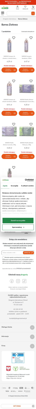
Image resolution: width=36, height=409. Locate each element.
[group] (18, 2)
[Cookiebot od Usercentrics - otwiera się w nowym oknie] (25, 180)
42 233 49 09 (18, 309)
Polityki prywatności (24, 268)
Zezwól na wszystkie (18, 220)
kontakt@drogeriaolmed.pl (18, 318)
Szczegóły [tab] (14, 186)
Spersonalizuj (17, 227)
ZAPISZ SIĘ (27, 252)
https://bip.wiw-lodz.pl (13, 378)
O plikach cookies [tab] (27, 186)
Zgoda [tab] (5, 186)
